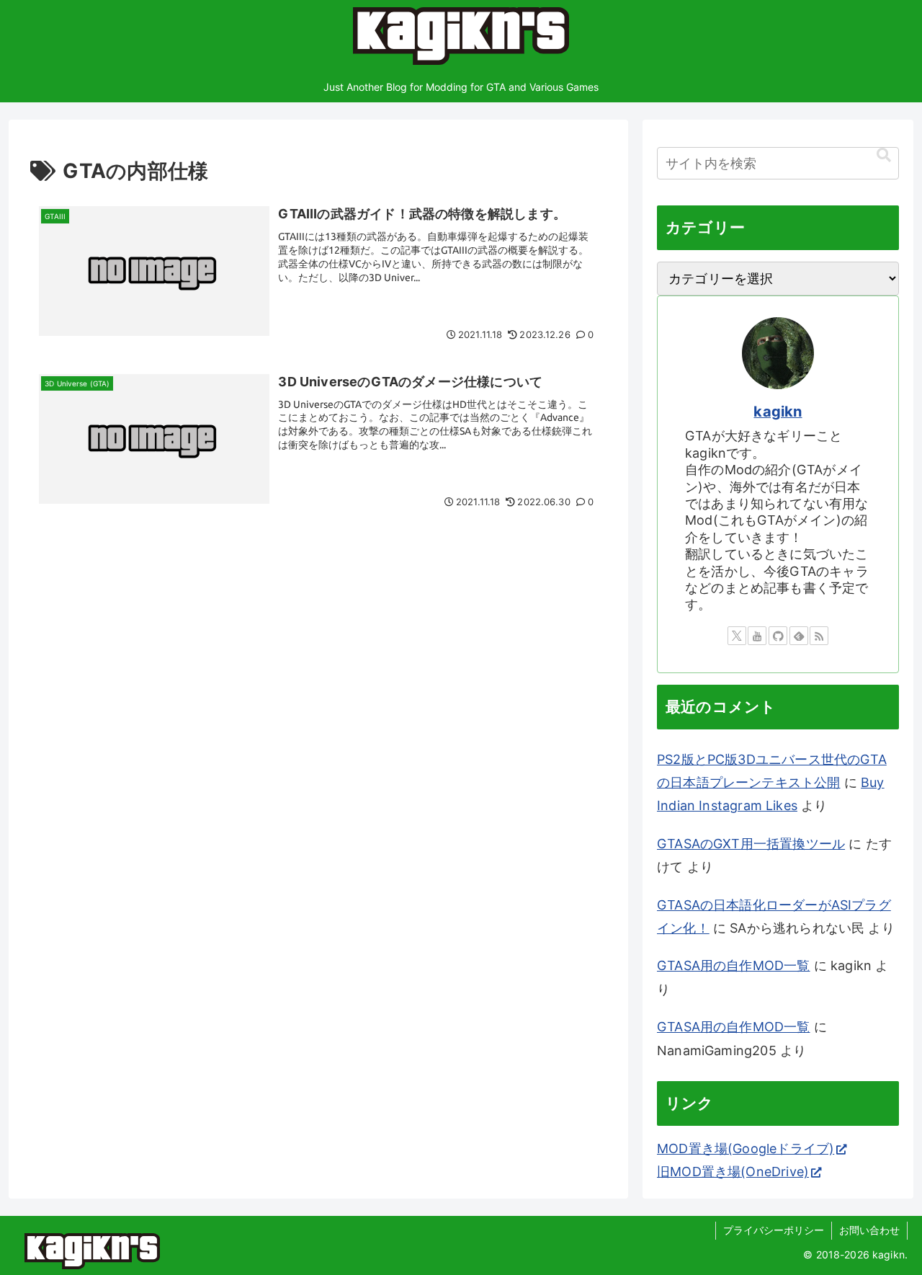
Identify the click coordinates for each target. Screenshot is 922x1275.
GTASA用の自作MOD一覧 (733, 965)
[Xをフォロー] (737, 635)
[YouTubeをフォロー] (757, 635)
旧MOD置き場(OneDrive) (733, 1171)
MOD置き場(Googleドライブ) (745, 1148)
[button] (884, 155)
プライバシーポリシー (773, 1230)
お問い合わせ (869, 1230)
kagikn (777, 411)
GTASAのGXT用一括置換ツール (751, 843)
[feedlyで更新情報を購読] (798, 635)
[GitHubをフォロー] (778, 635)
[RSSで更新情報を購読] (819, 635)
